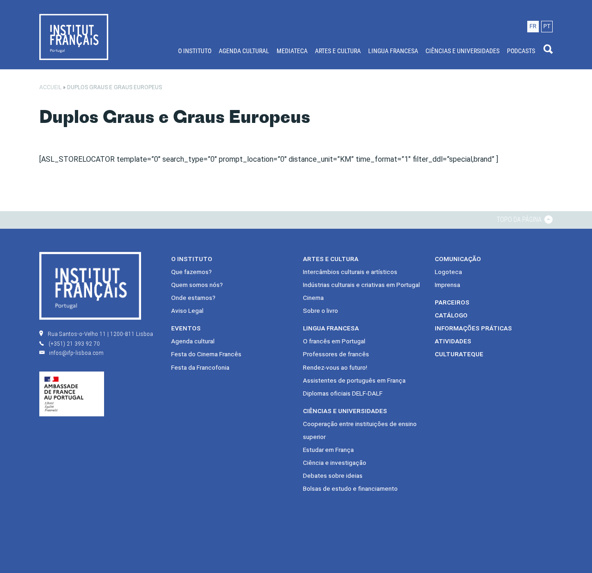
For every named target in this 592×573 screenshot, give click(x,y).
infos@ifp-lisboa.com (76, 352)
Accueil (50, 87)
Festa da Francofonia (200, 367)
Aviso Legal (187, 310)
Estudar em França (328, 449)
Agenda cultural (193, 341)
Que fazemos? (191, 271)
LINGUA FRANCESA (393, 51)
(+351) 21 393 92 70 (74, 343)
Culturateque (459, 354)
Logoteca (448, 271)
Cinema (313, 297)
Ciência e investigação (334, 462)
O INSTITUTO (194, 51)
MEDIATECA (292, 51)
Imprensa (447, 284)
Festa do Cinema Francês (206, 354)
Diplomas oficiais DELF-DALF (342, 393)
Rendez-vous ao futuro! (335, 367)
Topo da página (520, 219)
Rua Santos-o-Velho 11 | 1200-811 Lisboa (100, 333)
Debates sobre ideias (333, 475)
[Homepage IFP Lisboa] (73, 36)
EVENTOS (186, 328)
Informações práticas (473, 328)
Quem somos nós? (197, 284)
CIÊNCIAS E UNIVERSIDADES (463, 51)
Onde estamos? (193, 297)
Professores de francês (336, 354)
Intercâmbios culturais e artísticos (350, 271)
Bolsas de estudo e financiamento (350, 488)
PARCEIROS (452, 302)
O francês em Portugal (334, 341)
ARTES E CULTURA (338, 51)
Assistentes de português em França (354, 380)
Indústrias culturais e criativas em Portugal (361, 284)
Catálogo (451, 315)
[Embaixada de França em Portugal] (71, 393)
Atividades (453, 341)
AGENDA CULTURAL (244, 51)
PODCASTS (521, 51)
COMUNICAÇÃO (458, 258)
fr (533, 26)
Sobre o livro (320, 310)
